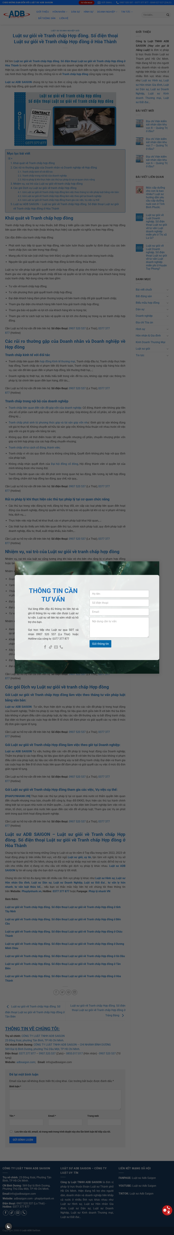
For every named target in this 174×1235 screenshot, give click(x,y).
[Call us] (61, 647)
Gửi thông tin (100, 643)
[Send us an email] (56, 647)
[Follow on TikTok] (50, 647)
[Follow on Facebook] (45, 647)
